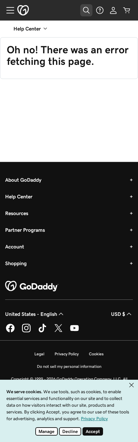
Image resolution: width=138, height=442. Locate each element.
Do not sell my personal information (69, 366)
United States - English (31, 313)
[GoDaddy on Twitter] (58, 331)
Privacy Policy (67, 354)
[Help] (100, 10)
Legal (39, 354)
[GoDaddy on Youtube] (74, 331)
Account (14, 246)
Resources (16, 213)
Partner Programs (25, 229)
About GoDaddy (23, 179)
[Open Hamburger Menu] (7, 10)
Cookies (96, 354)
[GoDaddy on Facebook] (10, 331)
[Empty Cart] (126, 10)
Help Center (18, 196)
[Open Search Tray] (86, 10)
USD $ (118, 313)
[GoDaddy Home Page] (31, 286)
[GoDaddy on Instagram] (26, 331)
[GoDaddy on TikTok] (42, 331)
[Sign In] (113, 10)
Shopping (16, 263)
